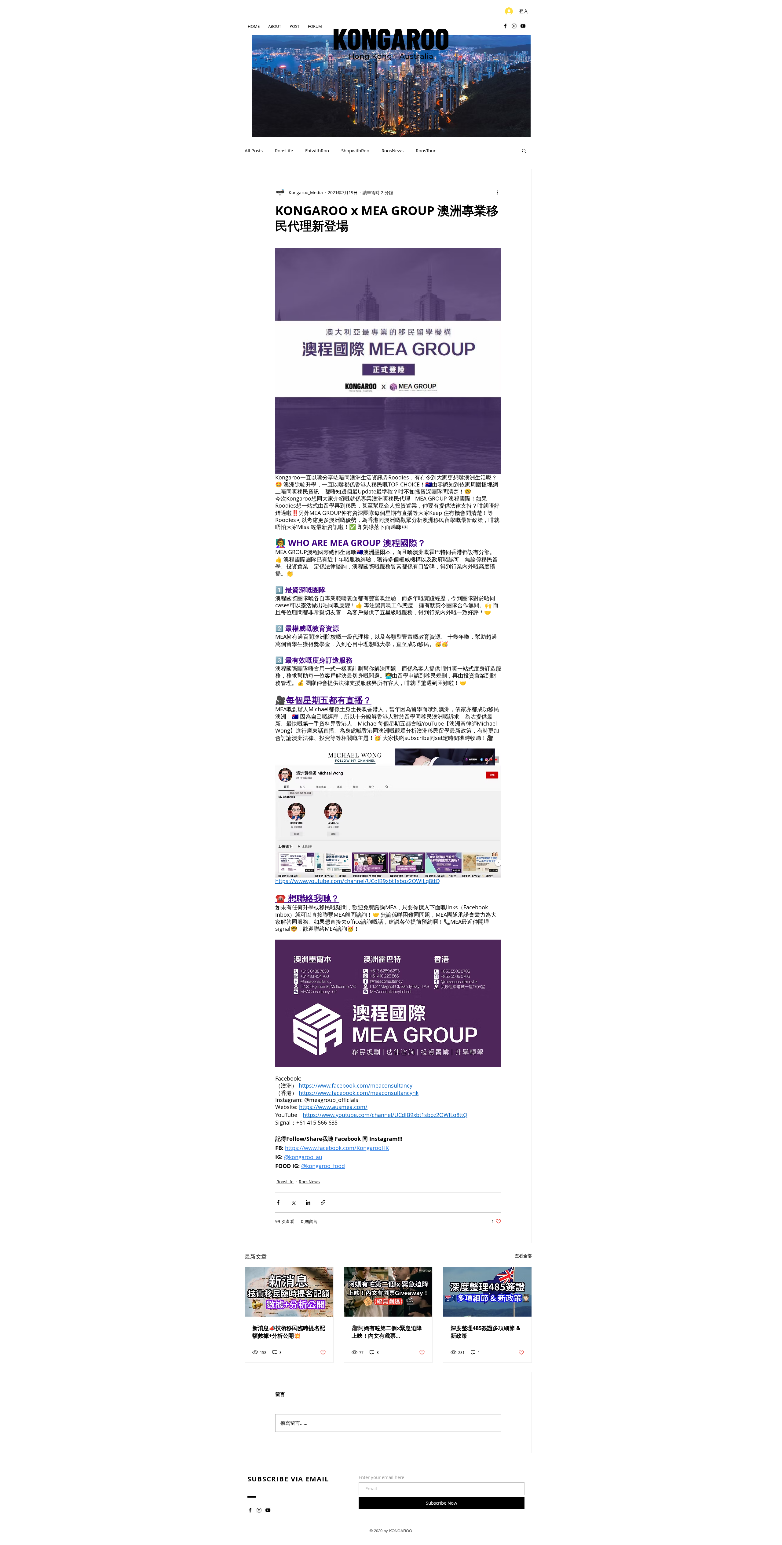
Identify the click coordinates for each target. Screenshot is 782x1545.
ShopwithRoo (355, 150)
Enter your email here (381, 1477)
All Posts (254, 150)
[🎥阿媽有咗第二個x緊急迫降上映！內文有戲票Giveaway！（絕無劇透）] (388, 1292)
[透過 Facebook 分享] (278, 1202)
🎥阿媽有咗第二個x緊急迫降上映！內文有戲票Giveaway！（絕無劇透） (387, 1332)
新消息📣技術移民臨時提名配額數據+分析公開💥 (288, 1332)
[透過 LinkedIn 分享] (308, 1202)
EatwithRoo (317, 150)
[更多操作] (497, 192)
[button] (524, 150)
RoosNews (393, 150)
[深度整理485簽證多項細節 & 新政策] (487, 1292)
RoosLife (284, 150)
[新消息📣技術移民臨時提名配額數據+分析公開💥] (289, 1292)
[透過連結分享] (323, 1202)
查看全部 (523, 1256)
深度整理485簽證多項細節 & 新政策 (486, 1332)
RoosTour (426, 150)
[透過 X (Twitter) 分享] (293, 1202)
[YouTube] (523, 26)
